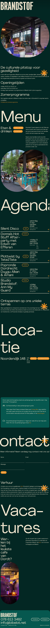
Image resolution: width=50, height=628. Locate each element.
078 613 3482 (11, 619)
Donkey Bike (34, 409)
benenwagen (40, 413)
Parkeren (33, 358)
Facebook (35, 619)
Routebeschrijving (43, 358)
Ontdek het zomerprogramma (9, 102)
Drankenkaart (18, 131)
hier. (30, 422)
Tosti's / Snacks (18, 127)
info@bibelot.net (13, 623)
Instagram (45, 619)
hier (22, 486)
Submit (4, 472)
